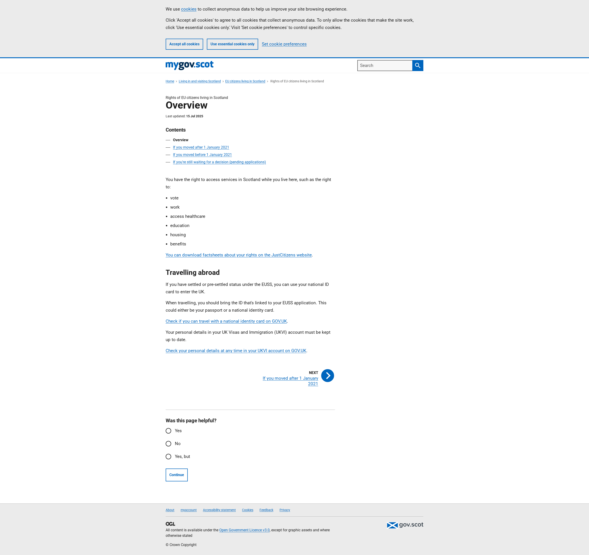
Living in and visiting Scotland (200, 81)
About (170, 510)
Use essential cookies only (232, 44)
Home (170, 81)
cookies (188, 9)
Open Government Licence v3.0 (244, 530)
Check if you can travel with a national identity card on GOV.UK (226, 321)
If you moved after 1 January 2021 (201, 147)
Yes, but (182, 456)
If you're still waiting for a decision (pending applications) (219, 162)
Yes (178, 430)
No (178, 443)
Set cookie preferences (284, 44)
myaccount (189, 510)
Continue (176, 475)
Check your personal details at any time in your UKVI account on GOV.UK (236, 350)
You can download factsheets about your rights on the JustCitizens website (239, 255)
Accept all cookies (184, 44)
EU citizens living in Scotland (245, 81)
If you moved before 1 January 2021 (202, 154)
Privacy (285, 510)
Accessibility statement (219, 510)
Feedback (266, 510)
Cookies (247, 510)
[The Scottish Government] (405, 525)
